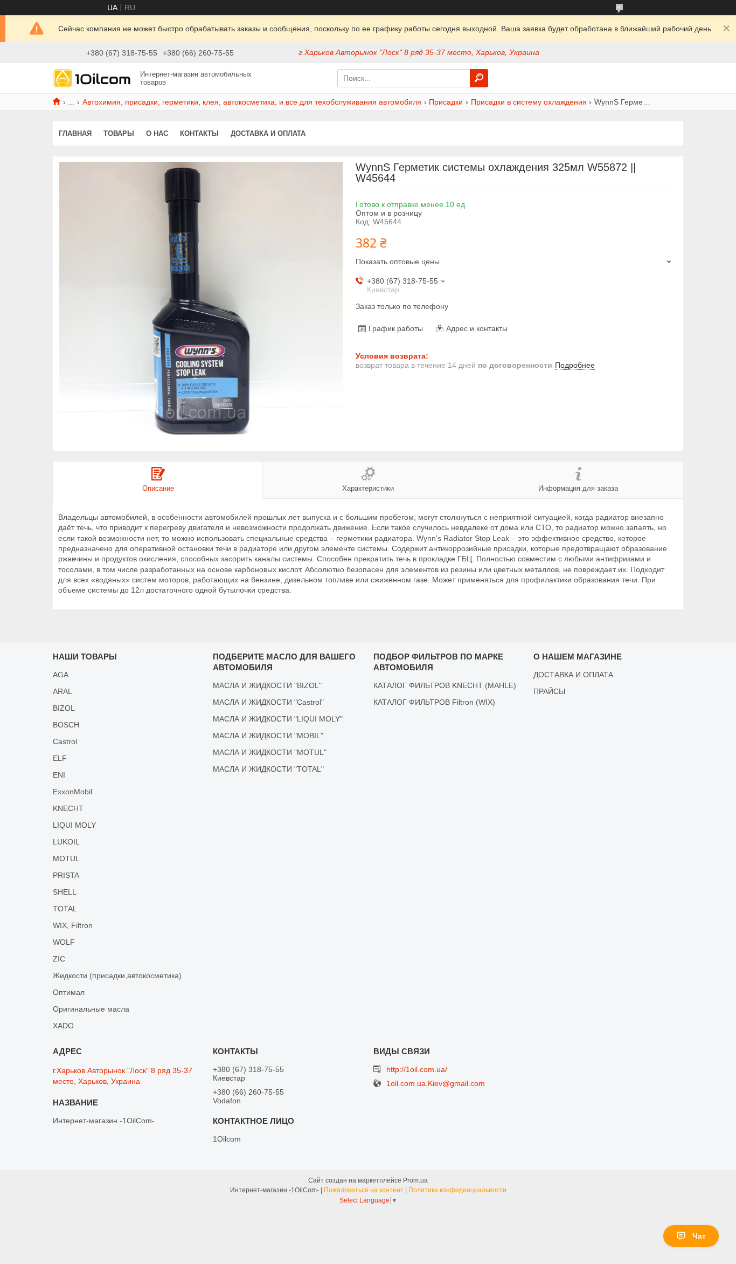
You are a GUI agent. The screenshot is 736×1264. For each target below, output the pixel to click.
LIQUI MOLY (74, 825)
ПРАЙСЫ (549, 691)
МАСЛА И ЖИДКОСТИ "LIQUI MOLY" (278, 719)
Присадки (446, 102)
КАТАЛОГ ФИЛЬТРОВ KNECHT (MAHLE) (444, 685)
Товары (118, 133)
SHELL (65, 892)
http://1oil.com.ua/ (416, 1069)
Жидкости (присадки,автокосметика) (117, 975)
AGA (60, 674)
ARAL (62, 691)
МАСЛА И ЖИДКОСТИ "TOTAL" (268, 769)
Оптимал (69, 992)
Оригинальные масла (91, 1009)
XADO (63, 1025)
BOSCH (66, 724)
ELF (60, 758)
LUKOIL (66, 841)
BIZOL (64, 708)
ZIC (59, 958)
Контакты (199, 133)
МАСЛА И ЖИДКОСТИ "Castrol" (268, 702)
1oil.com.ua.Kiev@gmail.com (435, 1084)
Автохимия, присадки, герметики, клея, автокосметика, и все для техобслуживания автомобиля (251, 102)
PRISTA (66, 875)
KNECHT (68, 808)
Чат (699, 1236)
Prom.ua (415, 1180)
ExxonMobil (72, 791)
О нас (157, 133)
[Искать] (479, 78)
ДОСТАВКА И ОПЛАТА (573, 674)
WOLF (64, 942)
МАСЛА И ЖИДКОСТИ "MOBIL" (268, 735)
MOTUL (66, 858)
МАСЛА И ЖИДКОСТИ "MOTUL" (270, 752)
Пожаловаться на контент (364, 1190)
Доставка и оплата (268, 133)
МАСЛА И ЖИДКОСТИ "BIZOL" (267, 685)
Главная (75, 133)
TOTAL (65, 908)
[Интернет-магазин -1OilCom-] (93, 77)
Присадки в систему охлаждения (529, 102)
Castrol (65, 741)
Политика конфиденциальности (457, 1190)
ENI (59, 775)
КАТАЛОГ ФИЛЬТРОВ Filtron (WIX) (434, 702)
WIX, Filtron (73, 925)
